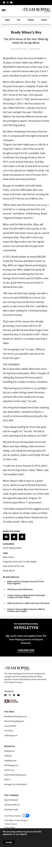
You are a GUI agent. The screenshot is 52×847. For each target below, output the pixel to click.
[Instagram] (7, 2)
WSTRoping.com (11, 765)
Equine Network (11, 800)
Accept (9, 842)
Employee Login (11, 809)
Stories (31, 20)
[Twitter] (14, 695)
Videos (44, 20)
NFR (23, 189)
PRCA (13, 66)
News (7, 20)
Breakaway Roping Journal (15, 716)
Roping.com (9, 751)
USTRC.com (9, 770)
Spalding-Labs (10, 760)
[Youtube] (11, 2)
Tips (18, 20)
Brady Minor (9, 58)
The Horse (8, 730)
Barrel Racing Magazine (14, 721)
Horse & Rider (10, 726)
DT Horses (18, 198)
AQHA (6, 66)
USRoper (8, 755)
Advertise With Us (11, 804)
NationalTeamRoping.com (15, 774)
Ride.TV (7, 779)
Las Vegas (19, 265)
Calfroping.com (10, 735)
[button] (6, 537)
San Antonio (24, 465)
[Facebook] (4, 2)
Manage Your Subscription (15, 784)
